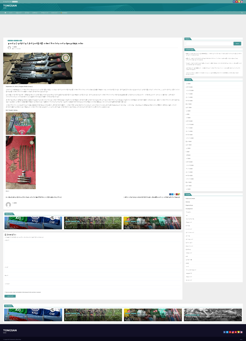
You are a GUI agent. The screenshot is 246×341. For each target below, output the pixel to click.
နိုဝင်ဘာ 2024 (189, 131)
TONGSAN (10, 5)
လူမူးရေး (187, 263)
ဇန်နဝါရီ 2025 (190, 124)
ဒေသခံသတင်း (189, 229)
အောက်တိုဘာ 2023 (189, 175)
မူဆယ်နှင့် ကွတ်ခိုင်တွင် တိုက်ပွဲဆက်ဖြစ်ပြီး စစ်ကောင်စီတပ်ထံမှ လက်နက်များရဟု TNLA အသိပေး (45, 43)
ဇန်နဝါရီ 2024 (190, 165)
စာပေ (187, 215)
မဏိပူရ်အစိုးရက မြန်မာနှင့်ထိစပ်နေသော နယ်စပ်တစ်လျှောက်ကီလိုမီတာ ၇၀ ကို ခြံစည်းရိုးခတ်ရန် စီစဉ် (34, 197)
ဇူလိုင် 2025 (188, 107)
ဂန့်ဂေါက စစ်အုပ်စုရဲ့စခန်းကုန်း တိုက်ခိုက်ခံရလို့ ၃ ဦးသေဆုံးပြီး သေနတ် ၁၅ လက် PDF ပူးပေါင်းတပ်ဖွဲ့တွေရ (151, 197)
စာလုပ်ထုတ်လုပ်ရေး (190, 218)
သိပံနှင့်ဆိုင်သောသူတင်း (191, 270)
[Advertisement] (123, 24)
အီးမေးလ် (6, 275)
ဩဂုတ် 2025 (188, 104)
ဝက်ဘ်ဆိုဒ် (7, 283)
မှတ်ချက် (6, 240)
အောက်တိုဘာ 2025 (189, 100)
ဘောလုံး (187, 256)
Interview (188, 201)
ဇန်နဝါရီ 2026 (190, 90)
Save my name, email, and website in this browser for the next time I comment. (23, 292)
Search (187, 39)
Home (241, 339)
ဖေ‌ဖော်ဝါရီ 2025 (189, 121)
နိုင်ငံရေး (188, 235)
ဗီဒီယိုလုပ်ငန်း (44, 12)
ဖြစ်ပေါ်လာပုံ (35, 12)
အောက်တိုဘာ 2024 (189, 134)
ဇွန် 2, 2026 (69, 227)
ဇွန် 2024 (188, 148)
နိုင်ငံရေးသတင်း (10, 40)
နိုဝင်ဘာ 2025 (189, 97)
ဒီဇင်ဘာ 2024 (189, 127)
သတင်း (10, 12)
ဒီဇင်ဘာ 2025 (189, 93)
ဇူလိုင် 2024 (188, 144)
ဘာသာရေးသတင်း (189, 253)
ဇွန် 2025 (188, 110)
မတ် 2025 (188, 117)
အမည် (6, 267)
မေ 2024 (187, 151)
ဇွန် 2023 (188, 189)
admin (15, 46)
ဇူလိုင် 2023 (188, 185)
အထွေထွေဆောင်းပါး (189, 273)
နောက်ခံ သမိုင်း (189, 242)
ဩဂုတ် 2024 (188, 141)
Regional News (189, 205)
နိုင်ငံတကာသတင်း (190, 232)
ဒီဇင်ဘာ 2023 (189, 168)
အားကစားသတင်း (54, 12)
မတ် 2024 (188, 158)
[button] (241, 12)
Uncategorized (189, 208)
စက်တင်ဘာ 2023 (190, 178)
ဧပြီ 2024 (188, 155)
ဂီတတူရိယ (188, 212)
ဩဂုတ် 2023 (188, 182)
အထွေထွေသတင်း (18, 12)
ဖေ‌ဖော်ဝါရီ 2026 (189, 87)
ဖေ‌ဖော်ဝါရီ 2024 (189, 161)
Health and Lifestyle (190, 198)
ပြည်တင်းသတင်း (16, 40)
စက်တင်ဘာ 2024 (190, 138)
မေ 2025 (187, 114)
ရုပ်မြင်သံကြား (189, 259)
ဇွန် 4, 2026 (10, 227)
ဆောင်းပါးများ (27, 12)
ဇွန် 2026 (188, 83)
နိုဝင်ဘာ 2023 (189, 172)
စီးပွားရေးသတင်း (189, 222)
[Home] (5, 12)
